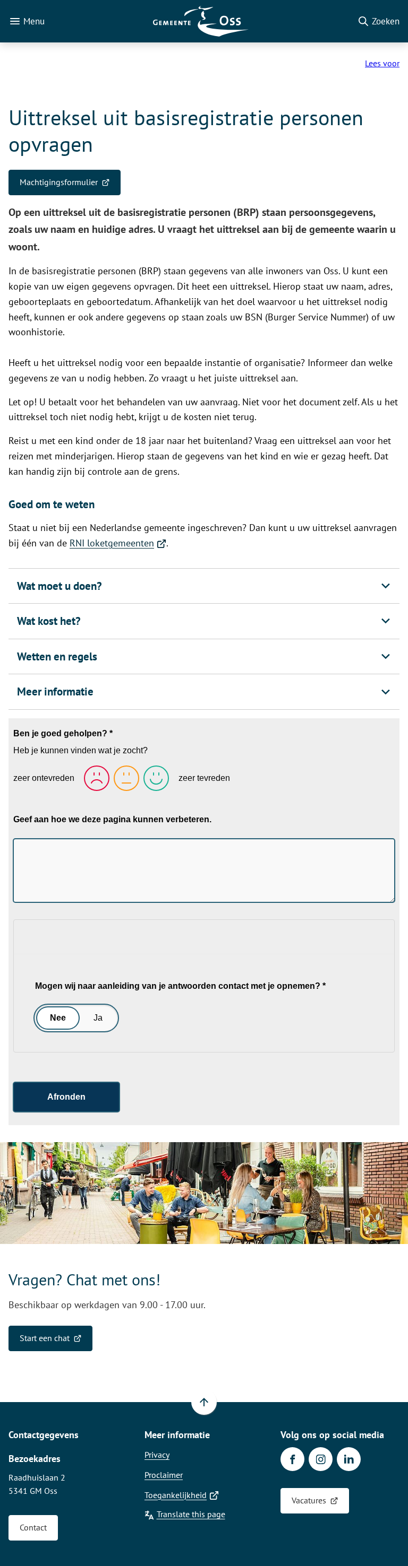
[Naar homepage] (200, 21)
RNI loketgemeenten (118, 543)
